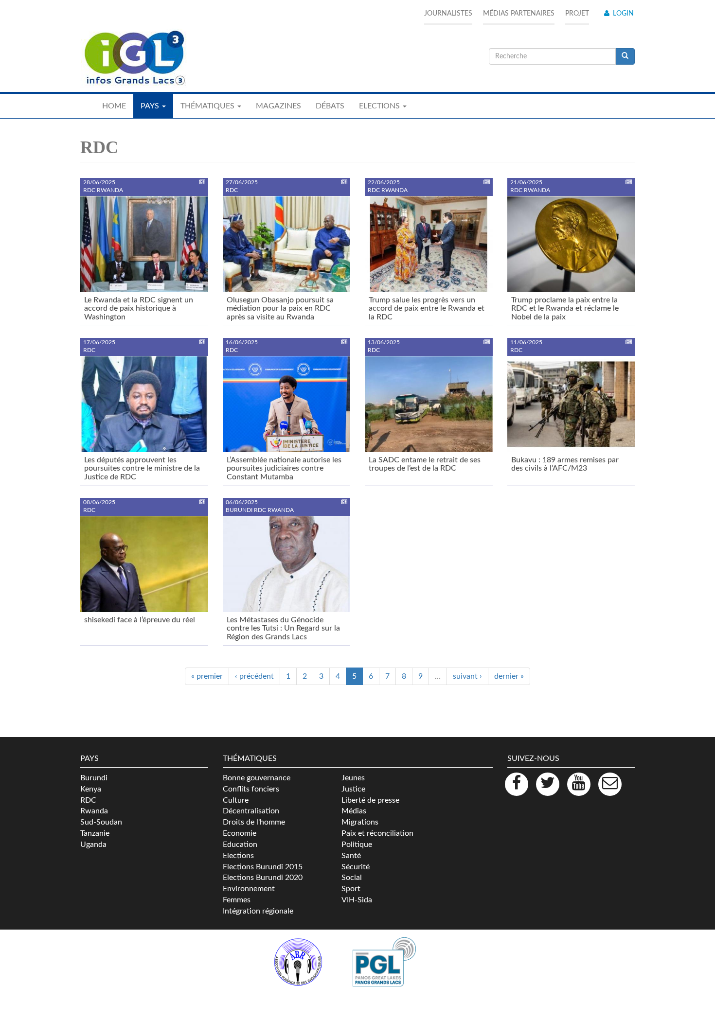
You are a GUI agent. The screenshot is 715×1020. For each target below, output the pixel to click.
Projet (577, 13)
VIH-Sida (356, 900)
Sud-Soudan (101, 822)
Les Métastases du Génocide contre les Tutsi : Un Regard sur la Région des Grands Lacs (283, 628)
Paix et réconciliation (377, 833)
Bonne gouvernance (256, 778)
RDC (88, 800)
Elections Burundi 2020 (263, 877)
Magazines (278, 106)
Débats (330, 106)
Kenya (90, 789)
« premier (207, 676)
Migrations (359, 822)
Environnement (249, 889)
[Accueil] (133, 58)
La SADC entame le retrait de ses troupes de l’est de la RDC (425, 464)
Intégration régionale (258, 911)
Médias (353, 811)
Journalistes (448, 13)
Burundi (93, 778)
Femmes (236, 900)
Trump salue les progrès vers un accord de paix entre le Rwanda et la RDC (426, 308)
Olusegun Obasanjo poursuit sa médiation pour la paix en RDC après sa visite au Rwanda (280, 308)
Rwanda (94, 811)
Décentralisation (251, 811)
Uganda (93, 844)
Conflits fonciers (251, 789)
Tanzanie (94, 833)
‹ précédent (254, 676)
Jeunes (353, 778)
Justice (353, 789)
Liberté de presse (370, 800)
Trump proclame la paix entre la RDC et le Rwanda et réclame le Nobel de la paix (565, 308)
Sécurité (355, 867)
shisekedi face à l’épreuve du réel (139, 620)
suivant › (467, 676)
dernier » (509, 676)
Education (240, 844)
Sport (350, 889)
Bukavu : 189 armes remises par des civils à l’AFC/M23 (565, 464)
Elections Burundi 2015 (263, 867)
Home (114, 106)
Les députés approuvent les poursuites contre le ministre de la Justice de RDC (142, 468)
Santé (351, 856)
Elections (238, 856)
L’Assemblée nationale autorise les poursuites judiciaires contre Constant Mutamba (284, 468)
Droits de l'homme (254, 822)
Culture (236, 800)
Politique (356, 844)
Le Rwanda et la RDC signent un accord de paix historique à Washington (138, 308)
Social (351, 877)
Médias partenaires (518, 13)
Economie (239, 833)
